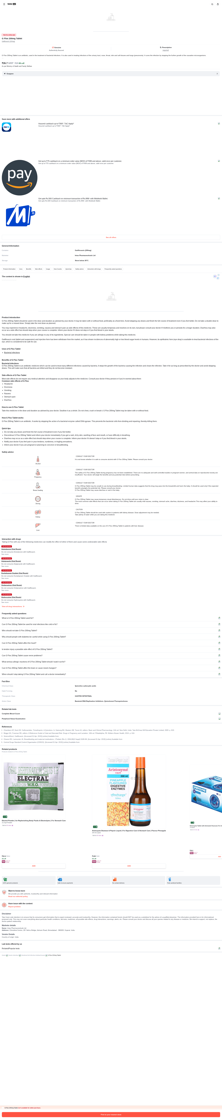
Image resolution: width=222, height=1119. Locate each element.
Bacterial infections (12, 353)
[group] (111, 16)
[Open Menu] (4, 4)
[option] (9, 269)
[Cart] (217, 4)
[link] (11, 4)
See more (5, 554)
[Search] (212, 4)
